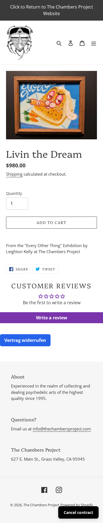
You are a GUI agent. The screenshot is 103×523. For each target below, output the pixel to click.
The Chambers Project (41, 504)
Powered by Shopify (76, 504)
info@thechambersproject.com (62, 428)
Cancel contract (78, 512)
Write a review (51, 318)
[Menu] (93, 43)
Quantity (14, 193)
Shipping (14, 174)
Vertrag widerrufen (25, 340)
